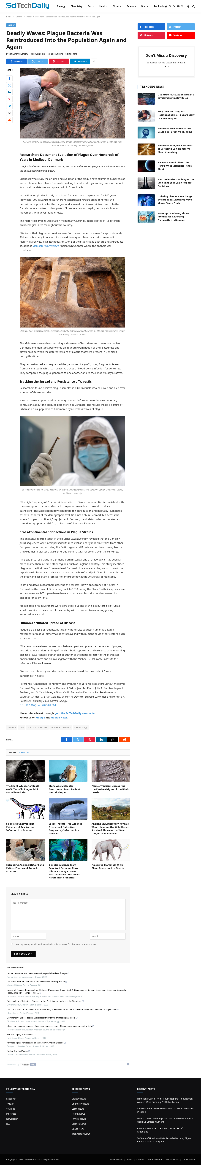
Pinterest (11, 1113)
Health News (78, 1113)
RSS (8, 1123)
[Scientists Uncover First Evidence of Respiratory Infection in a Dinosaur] (25, 809)
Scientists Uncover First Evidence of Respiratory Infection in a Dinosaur (20, 827)
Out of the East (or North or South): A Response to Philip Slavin (36, 982)
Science (131, 6)
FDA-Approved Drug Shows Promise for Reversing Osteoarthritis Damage (173, 217)
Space (144, 6)
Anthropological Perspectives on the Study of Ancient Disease (35, 1043)
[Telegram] (9, 106)
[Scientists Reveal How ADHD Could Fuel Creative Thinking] (146, 132)
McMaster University (61, 727)
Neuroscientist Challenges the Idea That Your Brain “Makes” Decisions (176, 183)
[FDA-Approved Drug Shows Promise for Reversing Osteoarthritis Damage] (146, 217)
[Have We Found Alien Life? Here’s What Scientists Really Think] (146, 166)
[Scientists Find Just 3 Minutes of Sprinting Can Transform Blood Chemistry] (146, 149)
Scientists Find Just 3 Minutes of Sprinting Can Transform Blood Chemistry (175, 149)
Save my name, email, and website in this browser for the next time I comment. (56, 944)
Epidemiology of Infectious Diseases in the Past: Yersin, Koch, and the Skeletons (44, 1001)
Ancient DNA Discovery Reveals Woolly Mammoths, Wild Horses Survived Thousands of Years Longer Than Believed (110, 828)
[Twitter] (9, 85)
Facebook (11, 1098)
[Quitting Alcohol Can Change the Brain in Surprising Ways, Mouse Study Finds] (146, 200)
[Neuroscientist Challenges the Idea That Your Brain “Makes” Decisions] (146, 183)
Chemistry (76, 6)
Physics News (79, 1118)
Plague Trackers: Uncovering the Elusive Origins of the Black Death (110, 789)
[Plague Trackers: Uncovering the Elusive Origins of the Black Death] (111, 771)
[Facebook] (9, 78)
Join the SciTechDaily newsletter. (75, 713)
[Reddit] (9, 120)
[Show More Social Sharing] (94, 61)
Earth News (78, 1108)
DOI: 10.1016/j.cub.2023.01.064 (38, 705)
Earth (91, 6)
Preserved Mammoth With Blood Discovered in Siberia (108, 866)
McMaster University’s (46, 246)
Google (40, 717)
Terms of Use (189, 1159)
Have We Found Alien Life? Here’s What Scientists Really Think (175, 166)
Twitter (10, 1103)
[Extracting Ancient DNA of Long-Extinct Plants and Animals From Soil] (25, 850)
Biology (61, 6)
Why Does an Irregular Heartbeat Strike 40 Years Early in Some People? (176, 115)
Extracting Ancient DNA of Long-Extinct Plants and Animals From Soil (25, 868)
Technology (160, 6)
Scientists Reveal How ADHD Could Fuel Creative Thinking (175, 130)
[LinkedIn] (9, 92)
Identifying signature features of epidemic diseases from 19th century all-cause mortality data (49, 1026)
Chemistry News (80, 1103)
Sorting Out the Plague (17, 1051)
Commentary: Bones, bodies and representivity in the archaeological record (41, 1018)
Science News (79, 1123)
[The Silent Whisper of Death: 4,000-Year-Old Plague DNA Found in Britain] (25, 771)
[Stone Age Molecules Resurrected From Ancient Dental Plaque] (68, 771)
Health (103, 6)
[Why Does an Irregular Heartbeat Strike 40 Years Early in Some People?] (146, 116)
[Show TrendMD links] (128, 1064)
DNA (22, 727)
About (129, 1159)
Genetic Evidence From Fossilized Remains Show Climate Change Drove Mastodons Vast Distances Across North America (64, 871)
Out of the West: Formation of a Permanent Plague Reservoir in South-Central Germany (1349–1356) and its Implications (62, 1009)
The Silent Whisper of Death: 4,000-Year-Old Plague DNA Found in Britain (23, 789)
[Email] (9, 113)
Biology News (79, 1098)
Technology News (81, 1133)
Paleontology (80, 727)
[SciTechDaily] (27, 6)
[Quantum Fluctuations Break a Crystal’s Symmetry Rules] (146, 99)
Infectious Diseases (37, 727)
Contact (140, 1159)
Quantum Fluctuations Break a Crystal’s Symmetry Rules (176, 96)
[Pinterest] (9, 99)
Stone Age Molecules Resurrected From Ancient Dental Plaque (64, 789)
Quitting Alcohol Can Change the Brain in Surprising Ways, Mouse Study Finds (175, 200)
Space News (78, 1128)
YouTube (10, 1108)
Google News (59, 717)
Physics (116, 6)
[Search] (193, 6)
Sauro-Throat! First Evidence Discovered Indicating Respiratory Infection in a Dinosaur (65, 828)
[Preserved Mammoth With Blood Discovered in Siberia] (111, 850)
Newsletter (12, 1118)
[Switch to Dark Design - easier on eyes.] (188, 6)
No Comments (57, 54)
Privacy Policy (172, 1159)
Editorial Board (155, 1159)
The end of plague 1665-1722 (20, 1034)
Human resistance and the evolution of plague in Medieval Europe (37, 973)
